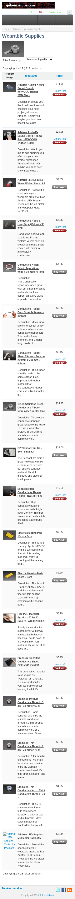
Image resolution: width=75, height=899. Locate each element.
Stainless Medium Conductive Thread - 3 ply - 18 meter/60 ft (31, 702)
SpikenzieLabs (46, 895)
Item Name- (31, 76)
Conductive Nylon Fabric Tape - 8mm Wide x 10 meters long (31, 268)
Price (59, 76)
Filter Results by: (11, 60)
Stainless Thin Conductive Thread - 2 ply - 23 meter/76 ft (31, 746)
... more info (59, 91)
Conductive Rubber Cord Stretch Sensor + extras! (31, 312)
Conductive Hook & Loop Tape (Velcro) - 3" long (31, 224)
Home (7, 29)
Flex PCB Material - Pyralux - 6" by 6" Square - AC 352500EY (31, 618)
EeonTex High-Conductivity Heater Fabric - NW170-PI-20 (30, 492)
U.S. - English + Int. (52, 12)
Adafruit (17, 29)
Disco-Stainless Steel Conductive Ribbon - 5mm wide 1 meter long (31, 408)
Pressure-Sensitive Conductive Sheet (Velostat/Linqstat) (29, 662)
